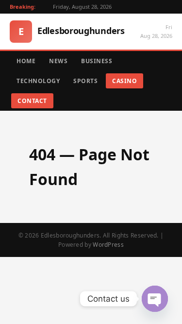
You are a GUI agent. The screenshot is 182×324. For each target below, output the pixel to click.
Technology (38, 81)
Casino (124, 81)
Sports (85, 81)
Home (26, 61)
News (58, 61)
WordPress (108, 244)
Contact (32, 101)
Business (96, 61)
